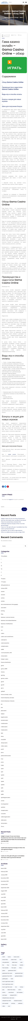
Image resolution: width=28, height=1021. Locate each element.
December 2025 (5, 878)
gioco (2, 688)
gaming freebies (18, 976)
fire (3, 965)
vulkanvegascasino (5, 816)
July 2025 (3, 894)
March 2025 (3, 907)
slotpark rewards (18, 1000)
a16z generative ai (5, 585)
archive (2, 598)
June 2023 (3, 932)
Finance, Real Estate (6, 662)
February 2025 (4, 910)
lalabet (2, 713)
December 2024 (5, 916)
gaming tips (5, 978)
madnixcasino (4, 723)
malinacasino (4, 726)
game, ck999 (4, 668)
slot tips (13, 1003)
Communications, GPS (6, 652)
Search (2, 506)
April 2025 (3, 903)
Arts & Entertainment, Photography (9, 604)
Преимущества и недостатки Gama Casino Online (12, 88)
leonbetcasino (4, 720)
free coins (14, 965)
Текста (2, 826)
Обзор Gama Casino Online (12, 82)
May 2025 (3, 900)
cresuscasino (4, 656)
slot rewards (5, 1003)
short (19, 989)
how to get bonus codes (7, 981)
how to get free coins (7, 987)
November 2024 (5, 920)
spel (2, 771)
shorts (3, 992)
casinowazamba (5, 643)
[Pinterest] (8, 487)
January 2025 (4, 913)
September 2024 (5, 926)
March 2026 (3, 868)
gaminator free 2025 (7, 976)
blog (2, 614)
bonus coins (16, 956)
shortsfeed (11, 992)
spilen (2, 791)
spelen (2, 775)
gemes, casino (4, 678)
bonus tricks (5, 959)
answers (3, 594)
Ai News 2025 (4, 588)
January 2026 (4, 874)
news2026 (3, 739)
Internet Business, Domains (7, 697)
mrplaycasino (4, 730)
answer (2, 591)
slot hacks (4, 995)
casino (2, 633)
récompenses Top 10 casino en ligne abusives (11, 530)
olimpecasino (4, 742)
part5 (2, 749)
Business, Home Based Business (8, 620)
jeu (1, 704)
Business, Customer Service (7, 617)
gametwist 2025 (12, 970)
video (3, 1006)
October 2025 (4, 884)
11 (1, 562)
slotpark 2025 (13, 995)
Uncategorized (4, 804)
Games (3, 672)
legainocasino (4, 717)
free (8, 965)
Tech (15, 35)
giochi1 (2, 685)
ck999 (2, 649)
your (9, 1006)
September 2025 (5, 887)
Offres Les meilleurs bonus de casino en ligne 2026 (13, 532)
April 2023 (3, 936)
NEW (2, 733)
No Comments (6, 36)
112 (1, 569)
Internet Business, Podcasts (7, 701)
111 (1, 565)
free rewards (5, 967)
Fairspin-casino (4, 659)
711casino (3, 578)
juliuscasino (3, 710)
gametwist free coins (7, 973)
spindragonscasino (5, 797)
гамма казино (12, 454)
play (3, 989)
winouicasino (4, 823)
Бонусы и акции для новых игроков (11, 100)
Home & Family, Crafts (6, 694)
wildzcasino (4, 820)
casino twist (13, 959)
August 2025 (4, 891)
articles (3, 601)
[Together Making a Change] (4, 2)
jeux (2, 707)
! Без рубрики (4, 556)
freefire (21, 965)
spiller (2, 794)
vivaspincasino (4, 810)
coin (20, 959)
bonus (9, 956)
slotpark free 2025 (6, 1000)
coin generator (5, 962)
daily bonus (14, 962)
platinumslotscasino (6, 755)
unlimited (20, 1003)
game (2, 665)
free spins (14, 967)
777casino (3, 582)
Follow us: (13, 1019)
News (21, 17)
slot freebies (20, 992)
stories (2, 800)
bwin (2, 627)
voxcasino (3, 813)
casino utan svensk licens (7, 636)
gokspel (3, 691)
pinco (2, 752)
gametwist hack (18, 973)
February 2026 (4, 871)
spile (2, 788)
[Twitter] (5, 487)
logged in (11, 499)
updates (3, 807)
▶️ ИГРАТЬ (14, 65)
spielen (2, 784)
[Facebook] (3, 487)
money (21, 987)
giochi (2, 681)
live (16, 987)
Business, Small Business (7, 623)
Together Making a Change (11, 17)
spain (2, 768)
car (2, 630)
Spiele (2, 781)
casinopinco (4, 639)
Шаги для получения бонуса (12, 106)
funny (20, 967)
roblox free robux (11, 989)
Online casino (4, 746)
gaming (3, 675)
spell (2, 778)
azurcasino (3, 607)
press (2, 762)
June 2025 (3, 897)
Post (2, 759)
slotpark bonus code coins (8, 998)
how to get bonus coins (7, 984)
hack (12, 978)
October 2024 (4, 923)
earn (21, 962)
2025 (3, 956)
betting (3, 610)
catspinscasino (4, 646)
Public (2, 765)
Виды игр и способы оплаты (12, 94)
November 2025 (5, 881)
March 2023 (3, 939)
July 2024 (3, 929)
